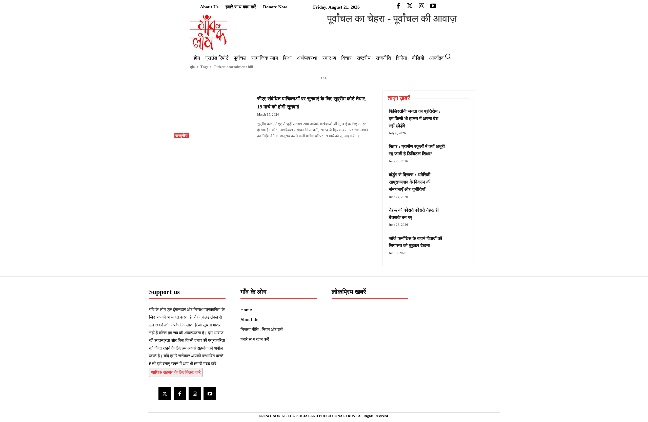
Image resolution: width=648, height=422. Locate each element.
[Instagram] (195, 393)
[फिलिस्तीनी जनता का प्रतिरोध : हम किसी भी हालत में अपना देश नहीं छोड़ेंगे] (458, 117)
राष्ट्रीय (181, 136)
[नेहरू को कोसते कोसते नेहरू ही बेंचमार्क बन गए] (458, 216)
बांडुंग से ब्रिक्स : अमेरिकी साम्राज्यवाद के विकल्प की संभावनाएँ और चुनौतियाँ (410, 182)
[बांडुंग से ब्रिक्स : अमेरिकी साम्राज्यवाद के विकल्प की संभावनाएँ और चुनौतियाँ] (458, 180)
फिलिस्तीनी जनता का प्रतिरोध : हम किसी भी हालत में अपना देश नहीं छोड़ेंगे (414, 118)
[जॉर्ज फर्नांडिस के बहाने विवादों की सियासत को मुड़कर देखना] (458, 244)
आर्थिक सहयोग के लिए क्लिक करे (175, 372)
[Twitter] (164, 393)
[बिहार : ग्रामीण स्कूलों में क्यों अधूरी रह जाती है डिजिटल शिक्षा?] (458, 152)
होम (192, 67)
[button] (450, 56)
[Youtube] (210, 393)
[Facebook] (180, 393)
